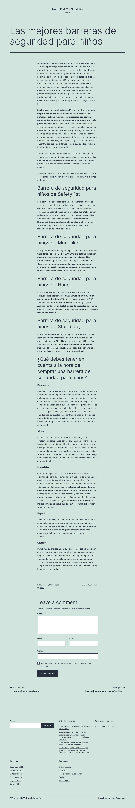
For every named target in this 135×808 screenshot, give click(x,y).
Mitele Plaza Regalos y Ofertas (71, 774)
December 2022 (16, 767)
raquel (42, 588)
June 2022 (14, 784)
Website (40, 651)
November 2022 (17, 770)
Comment (42, 613)
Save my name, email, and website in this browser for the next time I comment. (66, 664)
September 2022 (17, 777)
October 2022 (16, 774)
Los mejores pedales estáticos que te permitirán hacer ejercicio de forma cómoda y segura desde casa (74, 750)
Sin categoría (64, 781)
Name (40, 638)
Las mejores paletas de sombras (72, 732)
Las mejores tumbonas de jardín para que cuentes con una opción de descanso (74, 737)
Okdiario (94, 585)
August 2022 (15, 781)
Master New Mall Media (67, 9)
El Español (63, 770)
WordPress (120, 798)
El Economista (65, 767)
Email (72, 638)
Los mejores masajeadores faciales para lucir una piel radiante (73, 743)
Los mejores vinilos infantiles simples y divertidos (74, 727)
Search (13, 721)
